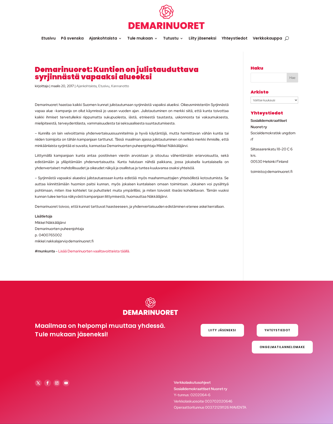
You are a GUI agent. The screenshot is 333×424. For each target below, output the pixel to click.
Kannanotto (120, 86)
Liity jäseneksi (202, 38)
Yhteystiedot (234, 38)
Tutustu (170, 38)
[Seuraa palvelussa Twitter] (38, 383)
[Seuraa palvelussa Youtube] (66, 383)
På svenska (72, 38)
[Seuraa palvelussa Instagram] (56, 383)
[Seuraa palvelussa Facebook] (47, 383)
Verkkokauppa (267, 38)
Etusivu (48, 38)
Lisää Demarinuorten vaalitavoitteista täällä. (94, 251)
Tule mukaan (140, 38)
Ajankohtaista (103, 38)
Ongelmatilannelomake (282, 347)
